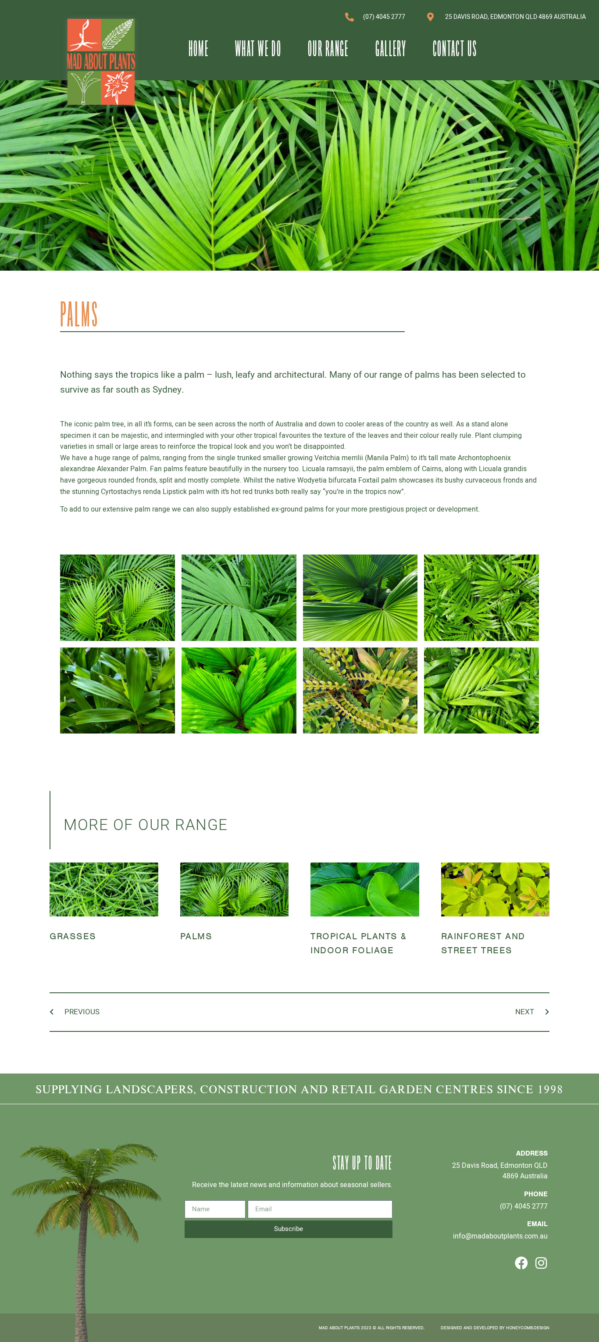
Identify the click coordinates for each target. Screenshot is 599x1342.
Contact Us (455, 48)
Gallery (390, 48)
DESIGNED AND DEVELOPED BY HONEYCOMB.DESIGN (495, 1328)
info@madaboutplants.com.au (500, 1236)
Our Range (328, 48)
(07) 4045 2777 (524, 1206)
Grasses (73, 936)
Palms (196, 936)
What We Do (258, 48)
